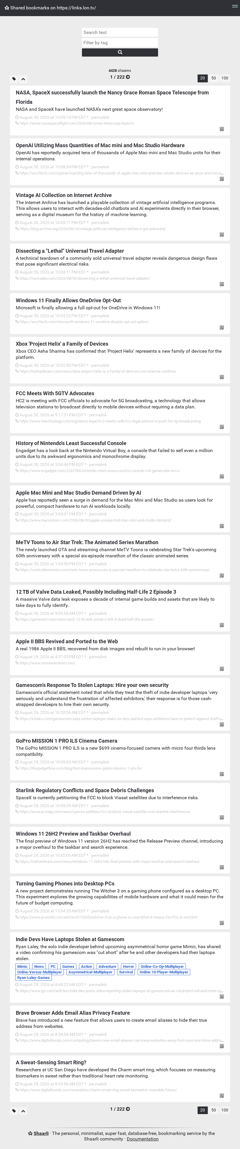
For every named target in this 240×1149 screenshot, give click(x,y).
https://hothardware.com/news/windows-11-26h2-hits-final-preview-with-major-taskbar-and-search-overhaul (109, 861)
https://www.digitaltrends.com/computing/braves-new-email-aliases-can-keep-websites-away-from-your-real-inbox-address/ (123, 1040)
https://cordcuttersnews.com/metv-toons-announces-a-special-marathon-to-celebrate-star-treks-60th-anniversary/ (114, 570)
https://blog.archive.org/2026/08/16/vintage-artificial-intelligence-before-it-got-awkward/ (92, 229)
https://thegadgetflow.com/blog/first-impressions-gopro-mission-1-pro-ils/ (80, 768)
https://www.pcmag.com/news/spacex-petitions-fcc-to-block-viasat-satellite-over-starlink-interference (104, 811)
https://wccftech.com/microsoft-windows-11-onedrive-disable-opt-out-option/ (84, 322)
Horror (128, 966)
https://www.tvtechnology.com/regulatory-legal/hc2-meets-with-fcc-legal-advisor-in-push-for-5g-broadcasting (110, 421)
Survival (126, 972)
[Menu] (235, 8)
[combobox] (120, 42)
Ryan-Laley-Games (33, 977)
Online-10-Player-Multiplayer (164, 972)
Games (68, 966)
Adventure (107, 966)
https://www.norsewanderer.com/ (47, 663)
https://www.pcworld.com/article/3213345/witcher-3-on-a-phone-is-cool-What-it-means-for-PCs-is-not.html (108, 917)
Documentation (143, 1139)
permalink (64, 117)
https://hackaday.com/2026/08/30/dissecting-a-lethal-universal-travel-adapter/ (84, 278)
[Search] (120, 52)
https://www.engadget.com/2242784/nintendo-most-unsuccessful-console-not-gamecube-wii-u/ (99, 471)
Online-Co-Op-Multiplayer (162, 966)
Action (86, 966)
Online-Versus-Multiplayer (39, 972)
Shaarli (41, 1133)
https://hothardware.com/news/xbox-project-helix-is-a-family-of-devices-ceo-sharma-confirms (97, 371)
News (39, 966)
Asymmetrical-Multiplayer (90, 972)
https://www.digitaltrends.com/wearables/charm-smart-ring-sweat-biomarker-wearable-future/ (98, 1090)
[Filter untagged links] (14, 79)
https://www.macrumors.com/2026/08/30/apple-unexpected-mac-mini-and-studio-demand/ (95, 520)
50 (213, 78)
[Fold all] (23, 79)
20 (202, 78)
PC (53, 966)
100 (224, 78)
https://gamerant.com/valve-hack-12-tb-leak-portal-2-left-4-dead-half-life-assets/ (86, 619)
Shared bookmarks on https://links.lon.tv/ (52, 8)
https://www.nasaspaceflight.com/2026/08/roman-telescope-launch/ (76, 123)
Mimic (22, 966)
